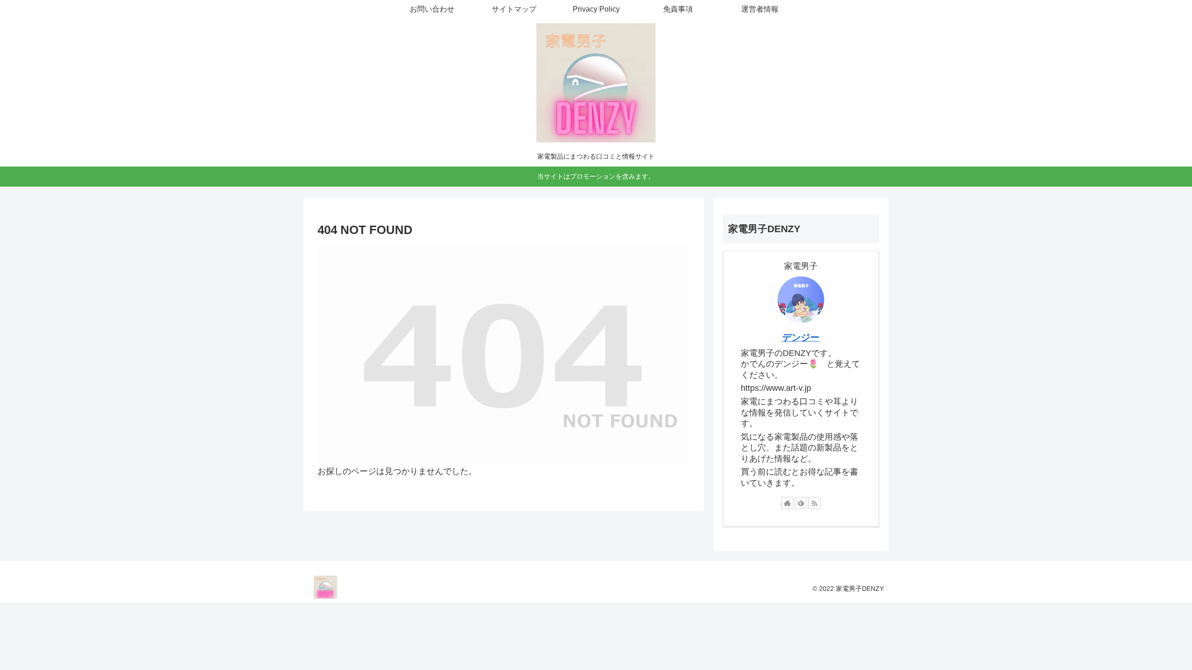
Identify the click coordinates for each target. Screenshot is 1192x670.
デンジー (801, 337)
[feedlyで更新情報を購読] (801, 503)
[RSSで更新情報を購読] (814, 503)
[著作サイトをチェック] (787, 503)
